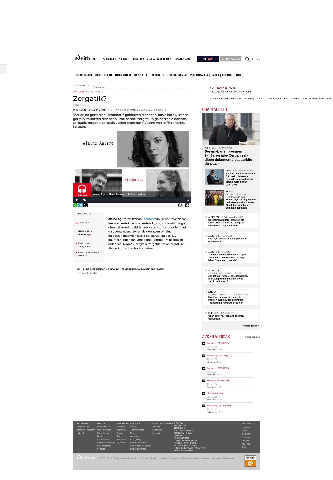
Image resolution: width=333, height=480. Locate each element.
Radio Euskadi (103, 75)
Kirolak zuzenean (138, 449)
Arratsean (211, 349)
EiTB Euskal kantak (106, 442)
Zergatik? (83, 223)
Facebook (246, 427)
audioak (227, 75)
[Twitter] (85, 205)
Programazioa (199, 75)
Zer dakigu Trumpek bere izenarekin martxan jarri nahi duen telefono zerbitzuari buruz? (228, 279)
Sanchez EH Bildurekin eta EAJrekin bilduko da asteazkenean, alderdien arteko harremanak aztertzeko (240, 179)
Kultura (119, 436)
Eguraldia (120, 442)
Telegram (246, 437)
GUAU (238, 75)
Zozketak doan (183, 433)
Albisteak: (122, 423)
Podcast (101, 449)
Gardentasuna (201, 458)
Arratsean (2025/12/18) (218, 343)
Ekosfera (211, 362)
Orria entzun (82, 85)
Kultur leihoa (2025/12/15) (219, 405)
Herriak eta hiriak (185, 443)
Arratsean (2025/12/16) (218, 380)
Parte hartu (181, 438)
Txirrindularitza (137, 430)
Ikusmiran (121, 439)
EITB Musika (153, 75)
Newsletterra (248, 423)
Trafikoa (179, 428)
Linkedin (245, 440)
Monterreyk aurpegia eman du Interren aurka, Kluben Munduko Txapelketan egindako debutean (241, 203)
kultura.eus (212, 412)
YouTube (246, 444)
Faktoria (149, 219)
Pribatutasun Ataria (123, 458)
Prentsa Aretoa (183, 450)
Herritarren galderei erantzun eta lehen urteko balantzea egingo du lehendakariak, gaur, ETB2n (226, 223)
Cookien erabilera (158, 458)
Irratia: (101, 423)
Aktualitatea (121, 426)
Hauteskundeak (183, 430)
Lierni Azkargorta (215, 393)
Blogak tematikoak (186, 445)
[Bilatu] (247, 59)
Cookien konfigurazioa (181, 458)
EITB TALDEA (231, 58)
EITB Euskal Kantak (175, 75)
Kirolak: (135, 423)
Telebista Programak (86, 430)
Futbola (133, 426)
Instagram (246, 434)
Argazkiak (157, 430)
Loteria (178, 435)
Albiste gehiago (251, 326)
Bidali (187, 205)
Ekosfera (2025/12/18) (217, 355)
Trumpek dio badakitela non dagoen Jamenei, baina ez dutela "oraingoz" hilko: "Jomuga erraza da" (228, 257)
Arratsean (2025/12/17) (218, 368)
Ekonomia (121, 430)
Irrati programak (104, 446)
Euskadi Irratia (83, 75)
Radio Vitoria (123, 75)
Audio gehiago (252, 337)
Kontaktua (216, 458)
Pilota (132, 433)
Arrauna (134, 436)
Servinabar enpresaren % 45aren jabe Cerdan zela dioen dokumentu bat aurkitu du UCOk (228, 157)
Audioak (156, 433)
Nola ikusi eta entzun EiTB (189, 448)
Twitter (245, 430)
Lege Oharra (141, 458)
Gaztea (138, 75)
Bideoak (80, 433)
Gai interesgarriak (185, 440)
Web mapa (228, 458)
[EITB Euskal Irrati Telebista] (87, 57)
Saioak (215, 75)
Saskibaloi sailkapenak (140, 446)
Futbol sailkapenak (139, 442)
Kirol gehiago (136, 439)
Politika (119, 433)
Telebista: (83, 423)
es (258, 59)
